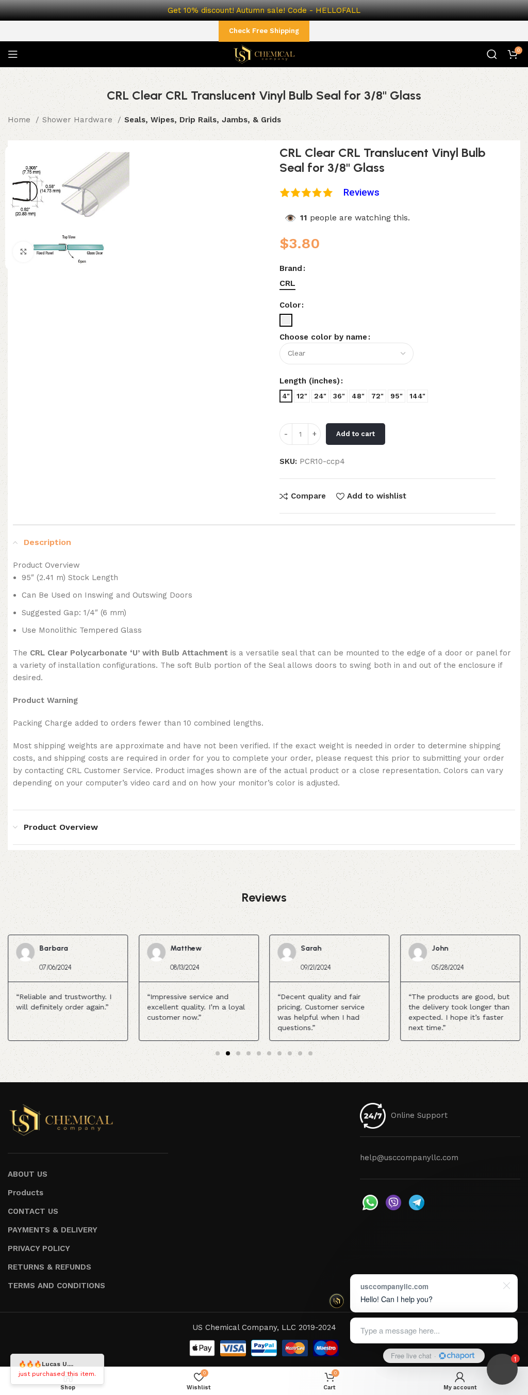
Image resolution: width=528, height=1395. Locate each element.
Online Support (419, 1115)
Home (20, 119)
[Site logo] (264, 53)
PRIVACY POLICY (39, 1248)
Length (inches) (309, 381)
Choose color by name (323, 337)
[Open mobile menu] (13, 54)
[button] (218, 1053)
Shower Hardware (78, 119)
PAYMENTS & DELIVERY (52, 1229)
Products (25, 1192)
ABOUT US (27, 1174)
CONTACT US (33, 1211)
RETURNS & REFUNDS (49, 1267)
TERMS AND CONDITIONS (56, 1285)
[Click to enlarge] (23, 252)
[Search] (492, 54)
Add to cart (355, 434)
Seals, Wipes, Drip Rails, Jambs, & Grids (202, 119)
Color (290, 305)
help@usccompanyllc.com (409, 1157)
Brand (290, 268)
